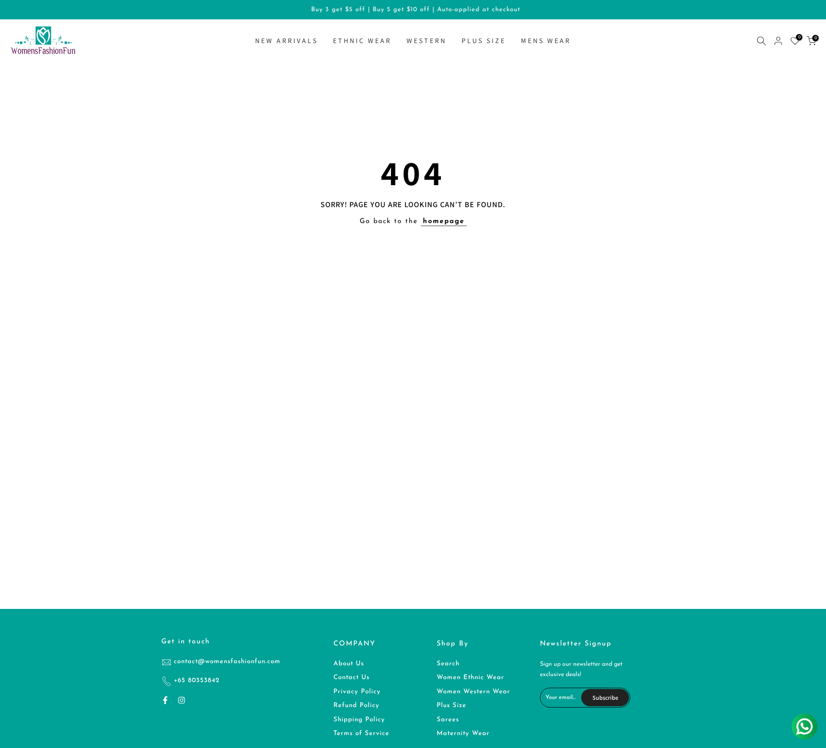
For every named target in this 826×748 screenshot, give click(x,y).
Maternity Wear (463, 733)
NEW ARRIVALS (286, 40)
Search (448, 664)
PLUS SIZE (484, 40)
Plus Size (451, 705)
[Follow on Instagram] (181, 700)
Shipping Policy (359, 720)
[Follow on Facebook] (165, 700)
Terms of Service (361, 733)
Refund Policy (356, 705)
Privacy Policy (357, 692)
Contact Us (351, 677)
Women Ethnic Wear (470, 677)
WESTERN (427, 40)
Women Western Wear (473, 692)
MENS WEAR (546, 40)
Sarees (448, 720)
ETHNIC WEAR (362, 40)
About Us (348, 664)
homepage (444, 221)
